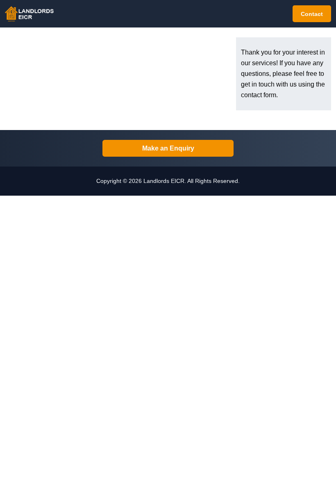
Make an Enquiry (168, 148)
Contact (312, 14)
